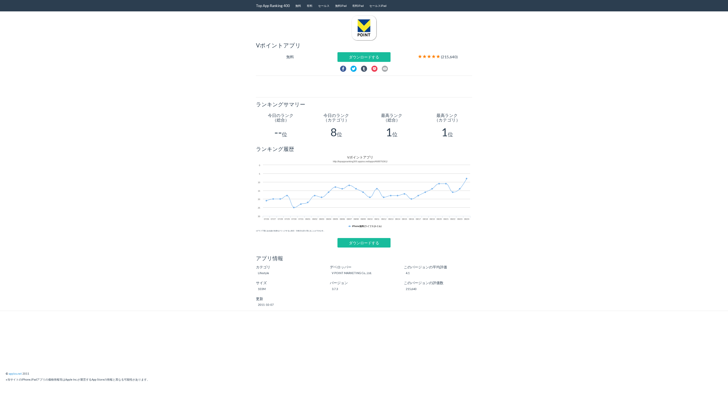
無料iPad (341, 5)
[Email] (385, 68)
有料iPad (358, 5)
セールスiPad (377, 5)
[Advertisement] (366, 86)
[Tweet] (354, 68)
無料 (298, 5)
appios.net (15, 373)
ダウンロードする (364, 57)
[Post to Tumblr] (364, 68)
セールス (323, 5)
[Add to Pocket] (374, 68)
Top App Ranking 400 (273, 5)
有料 (309, 5)
